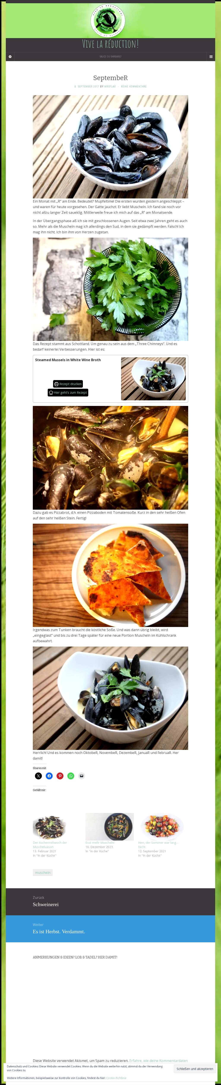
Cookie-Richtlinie (116, 1078)
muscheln (43, 872)
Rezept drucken (70, 384)
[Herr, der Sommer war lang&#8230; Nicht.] (162, 826)
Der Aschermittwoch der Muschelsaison (50, 844)
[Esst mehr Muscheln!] (109, 826)
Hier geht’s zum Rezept (70, 392)
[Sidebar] (10, 56)
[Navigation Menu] (211, 56)
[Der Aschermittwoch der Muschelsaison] (57, 826)
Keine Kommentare (134, 86)
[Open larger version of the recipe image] (153, 378)
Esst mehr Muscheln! (99, 842)
